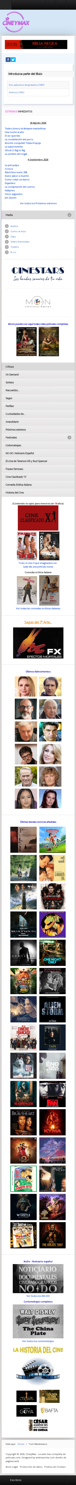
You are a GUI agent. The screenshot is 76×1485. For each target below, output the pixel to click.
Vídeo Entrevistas (20, 241)
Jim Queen (10, 197)
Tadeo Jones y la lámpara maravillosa (25, 128)
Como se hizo (18, 231)
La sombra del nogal (16, 153)
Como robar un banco (17, 179)
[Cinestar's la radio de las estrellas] (38, 273)
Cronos (9, 168)
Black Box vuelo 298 (16, 172)
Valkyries (10, 190)
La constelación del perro (19, 139)
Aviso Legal (12, 1466)
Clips (13, 236)
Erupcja (37, 142)
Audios (14, 226)
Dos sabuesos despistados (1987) (26, 84)
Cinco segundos (13, 193)
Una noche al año (14, 132)
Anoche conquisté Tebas (19, 142)
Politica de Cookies (54, 1466)
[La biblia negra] (36, 44)
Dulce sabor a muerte (17, 175)
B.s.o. (14, 252)
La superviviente (14, 146)
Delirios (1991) (16, 92)
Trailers (15, 246)
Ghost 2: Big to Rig (15, 150)
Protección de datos (31, 1466)
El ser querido (12, 135)
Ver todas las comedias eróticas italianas (38, 608)
